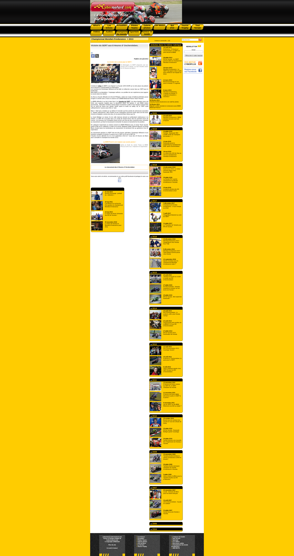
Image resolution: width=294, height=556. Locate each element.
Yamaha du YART (124, 101)
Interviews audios (178, 543)
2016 (154, 236)
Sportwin (175, 540)
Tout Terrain (176, 538)
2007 (154, 488)
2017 (154, 201)
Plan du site (112, 545)
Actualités (141, 538)
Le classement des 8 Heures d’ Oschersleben (119, 167)
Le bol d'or (141, 545)
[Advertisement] (194, 108)
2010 (154, 416)
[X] (97, 57)
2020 (154, 113)
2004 (154, 529)
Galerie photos (142, 541)
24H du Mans (142, 543)
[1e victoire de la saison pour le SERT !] (105, 82)
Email (193, 50)
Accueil (109, 548)
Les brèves (141, 537)
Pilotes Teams (142, 540)
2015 (154, 272)
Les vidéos (176, 541)
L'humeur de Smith (178, 537)
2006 (154, 523)
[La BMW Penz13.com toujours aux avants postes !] (105, 162)
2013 (131, 39)
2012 (99, 86)
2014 (154, 308)
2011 (154, 380)
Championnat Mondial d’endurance (108, 39)
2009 (154, 452)
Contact (115, 548)
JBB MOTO (176, 548)
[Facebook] (93, 57)
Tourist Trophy (142, 546)
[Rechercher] (200, 40)
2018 (154, 165)
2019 (154, 129)
